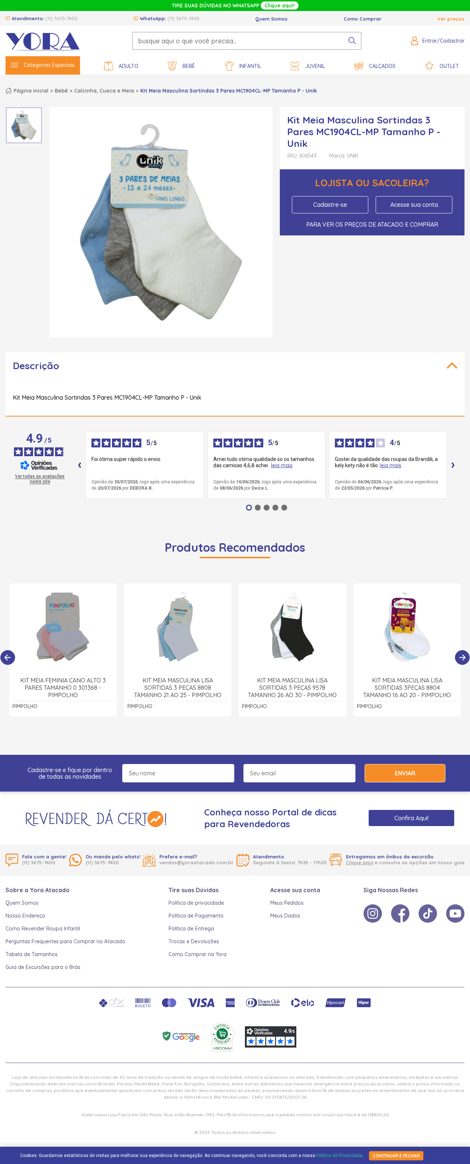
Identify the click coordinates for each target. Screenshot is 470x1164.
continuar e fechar (396, 1155)
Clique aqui (359, 862)
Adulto (128, 66)
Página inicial (31, 90)
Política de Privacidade (339, 1155)
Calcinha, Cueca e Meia (104, 90)
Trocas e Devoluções (194, 941)
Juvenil (315, 66)
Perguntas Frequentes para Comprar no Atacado (65, 941)
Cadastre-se (330, 204)
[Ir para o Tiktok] (428, 913)
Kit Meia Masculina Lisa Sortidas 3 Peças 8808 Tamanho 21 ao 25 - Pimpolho (177, 688)
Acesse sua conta (414, 204)
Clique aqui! (279, 5)
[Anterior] (7, 657)
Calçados (382, 66)
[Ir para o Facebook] (400, 913)
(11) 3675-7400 (61, 18)
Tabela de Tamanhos (32, 954)
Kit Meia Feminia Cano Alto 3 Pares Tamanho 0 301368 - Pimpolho (63, 688)
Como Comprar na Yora (198, 954)
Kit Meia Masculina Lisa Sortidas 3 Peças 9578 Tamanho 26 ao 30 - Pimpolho (292, 688)
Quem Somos (271, 19)
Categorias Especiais (49, 65)
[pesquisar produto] (352, 40)
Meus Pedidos (287, 903)
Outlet (449, 66)
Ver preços (450, 19)
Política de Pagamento (196, 915)
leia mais (282, 465)
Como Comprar (363, 19)
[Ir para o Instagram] (373, 913)
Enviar (405, 773)
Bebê (188, 66)
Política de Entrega (191, 928)
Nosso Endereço (25, 915)
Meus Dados (285, 915)
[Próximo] (462, 657)
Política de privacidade (196, 903)
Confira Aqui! (411, 818)
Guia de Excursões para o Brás (43, 967)
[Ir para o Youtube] (455, 913)
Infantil (250, 66)
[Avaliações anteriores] (80, 465)
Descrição (36, 366)
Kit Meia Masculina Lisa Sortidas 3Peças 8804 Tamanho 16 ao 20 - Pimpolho (407, 688)
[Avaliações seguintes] (453, 465)
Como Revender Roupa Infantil (43, 928)
